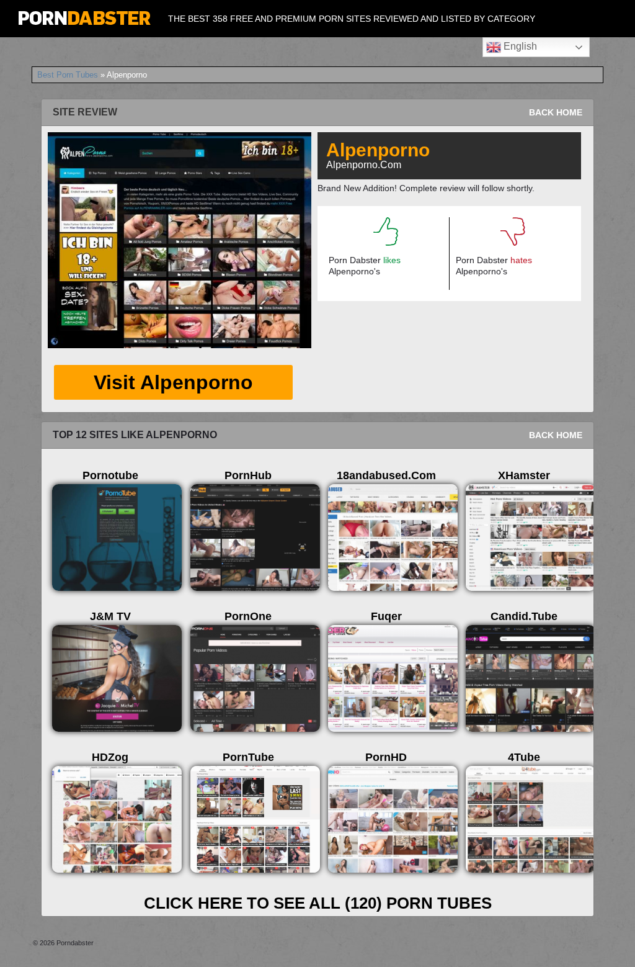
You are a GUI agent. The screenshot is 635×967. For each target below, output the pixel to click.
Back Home (555, 112)
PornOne (248, 616)
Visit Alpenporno (173, 382)
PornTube (248, 757)
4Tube (524, 757)
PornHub (248, 475)
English (519, 46)
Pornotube (110, 475)
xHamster (524, 475)
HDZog (110, 757)
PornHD (386, 757)
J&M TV (110, 616)
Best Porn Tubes (67, 74)
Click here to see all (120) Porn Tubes (318, 903)
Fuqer (386, 616)
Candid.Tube (524, 616)
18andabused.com (386, 475)
